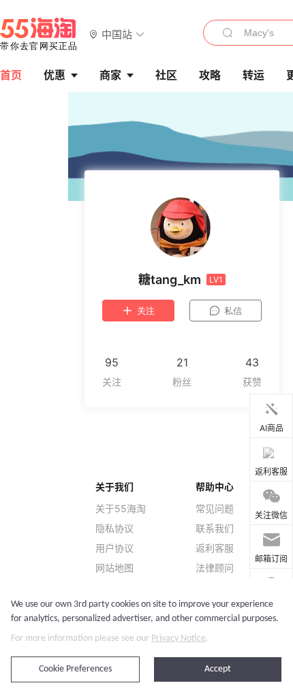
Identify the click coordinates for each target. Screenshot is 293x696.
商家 (110, 75)
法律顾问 (215, 568)
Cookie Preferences (75, 669)
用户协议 (114, 548)
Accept (217, 669)
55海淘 (39, 34)
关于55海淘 (120, 508)
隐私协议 (114, 528)
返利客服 (215, 548)
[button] (117, 34)
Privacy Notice (178, 638)
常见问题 (215, 508)
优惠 (54, 75)
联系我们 (215, 528)
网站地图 (114, 568)
